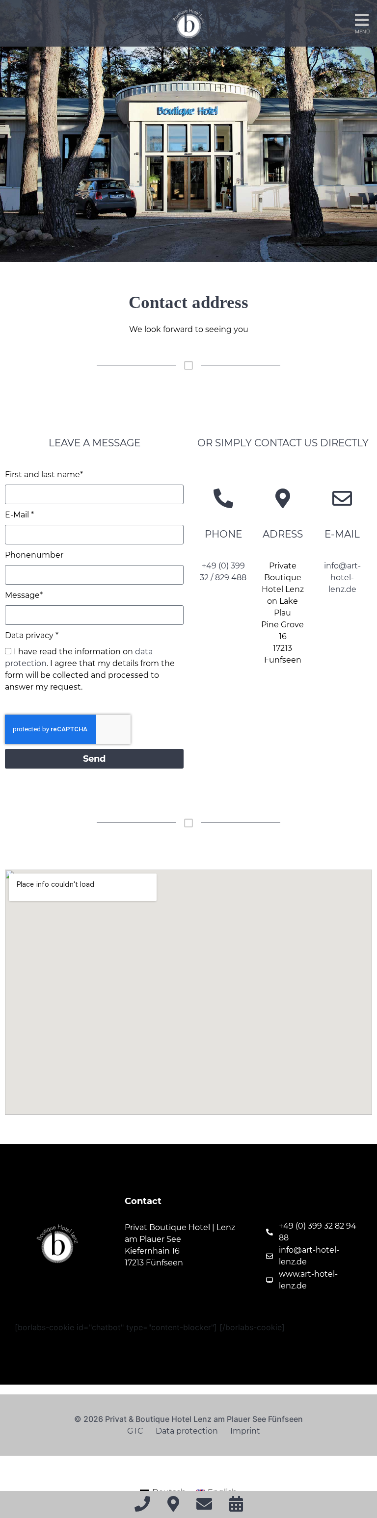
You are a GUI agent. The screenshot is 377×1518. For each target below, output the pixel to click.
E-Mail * (19, 514)
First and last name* (44, 474)
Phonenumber (34, 555)
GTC (135, 1431)
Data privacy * (31, 635)
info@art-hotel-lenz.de (342, 577)
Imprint (245, 1431)
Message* (24, 595)
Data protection (187, 1431)
